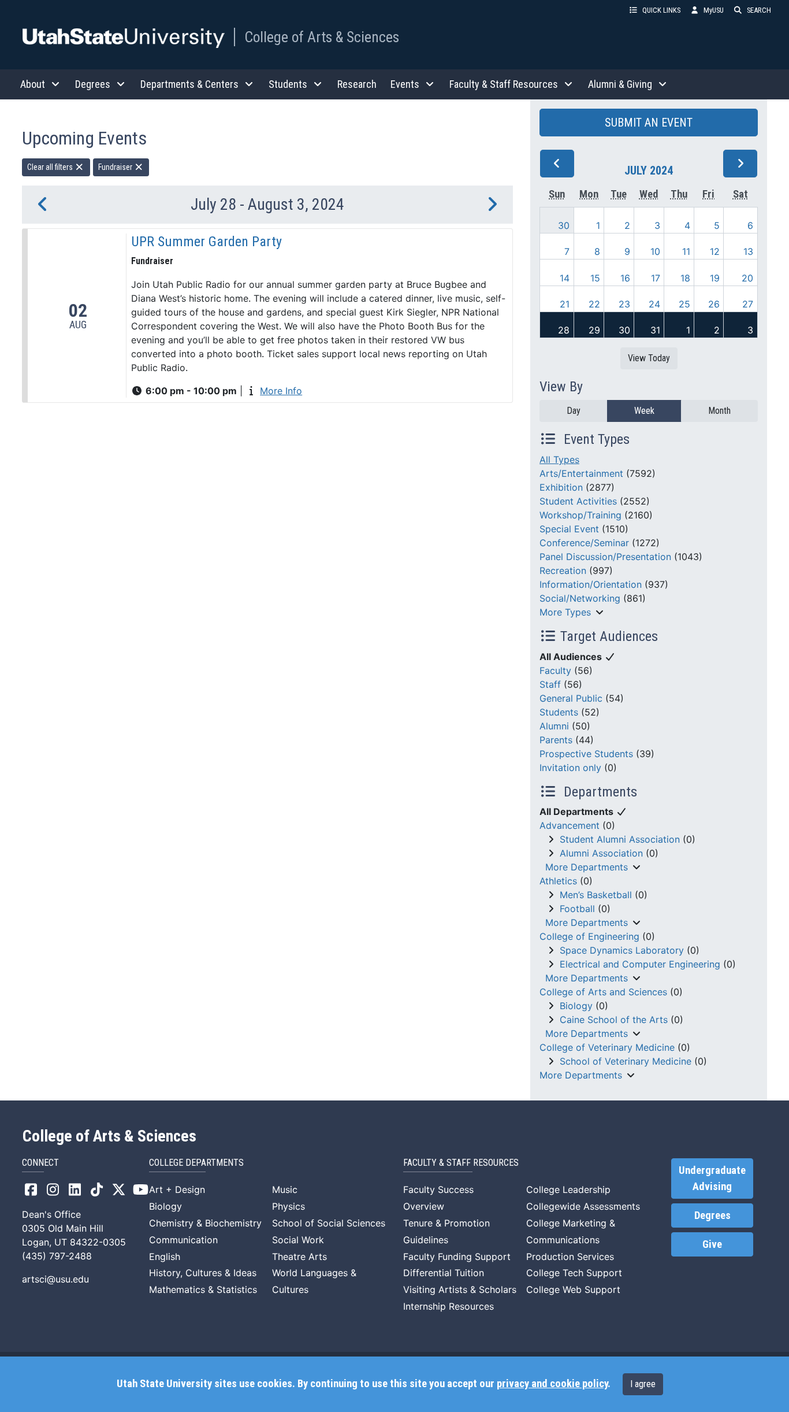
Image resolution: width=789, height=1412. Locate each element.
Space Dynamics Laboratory (622, 950)
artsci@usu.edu (55, 1279)
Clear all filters (51, 167)
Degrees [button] (92, 84)
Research (357, 84)
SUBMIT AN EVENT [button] (649, 122)
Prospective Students (586, 753)
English (164, 1256)
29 (594, 330)
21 (565, 304)
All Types (559, 459)
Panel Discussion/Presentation (605, 556)
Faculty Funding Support (457, 1256)
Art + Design (177, 1189)
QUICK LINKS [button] (661, 10)
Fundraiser (116, 167)
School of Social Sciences (328, 1223)
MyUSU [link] (714, 10)
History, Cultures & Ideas (202, 1272)
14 (565, 278)
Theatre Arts (299, 1256)
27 (747, 304)
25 (684, 304)
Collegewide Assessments (583, 1206)
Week (644, 410)
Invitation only (570, 767)
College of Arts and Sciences (603, 992)
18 (685, 278)
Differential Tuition (443, 1272)
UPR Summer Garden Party (206, 242)
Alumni (554, 726)
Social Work (298, 1240)
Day (573, 410)
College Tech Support (574, 1272)
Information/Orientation (590, 584)
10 (655, 251)
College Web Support (573, 1289)
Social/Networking (579, 598)
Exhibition (561, 487)
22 (594, 304)
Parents (555, 740)
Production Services (570, 1256)
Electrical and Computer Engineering (640, 964)
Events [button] (404, 84)
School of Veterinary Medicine (625, 1061)
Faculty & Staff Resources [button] (503, 84)
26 (714, 304)
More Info (281, 390)
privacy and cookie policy (552, 1383)
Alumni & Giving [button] (620, 84)
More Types (565, 612)
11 (686, 251)
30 (564, 225)
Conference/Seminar (584, 543)
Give (712, 1244)
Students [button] (288, 84)
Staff (550, 684)
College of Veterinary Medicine (607, 1047)
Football (577, 908)
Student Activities (578, 501)
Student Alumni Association (620, 839)
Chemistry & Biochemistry (205, 1223)
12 (715, 251)
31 (655, 330)
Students (558, 712)
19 (715, 278)
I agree (643, 1383)
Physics (288, 1206)
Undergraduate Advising (712, 1178)
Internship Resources (448, 1306)
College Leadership (568, 1189)
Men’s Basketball (596, 894)
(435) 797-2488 (57, 1256)
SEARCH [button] (759, 10)
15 (595, 278)
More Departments (586, 867)
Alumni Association (601, 853)
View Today (649, 358)
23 (624, 304)
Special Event (569, 529)
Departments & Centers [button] (189, 84)
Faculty (555, 670)
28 (564, 330)
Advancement (569, 825)
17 (655, 278)
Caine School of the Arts (614, 1019)
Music (284, 1189)
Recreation (562, 570)
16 (625, 278)
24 (654, 304)
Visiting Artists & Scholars (459, 1289)
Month (719, 410)
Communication (183, 1240)
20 (747, 278)
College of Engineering (589, 936)
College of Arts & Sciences (321, 37)
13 (748, 251)
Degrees (712, 1215)
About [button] (32, 84)
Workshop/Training (580, 515)
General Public (570, 698)
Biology (576, 1005)
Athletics (558, 881)
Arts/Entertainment (581, 473)
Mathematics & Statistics (203, 1289)
